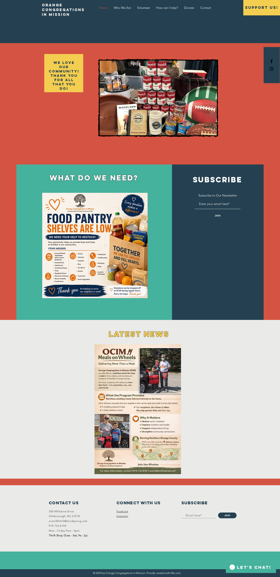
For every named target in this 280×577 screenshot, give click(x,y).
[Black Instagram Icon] (271, 68)
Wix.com (176, 573)
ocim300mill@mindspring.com (68, 521)
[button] (183, 98)
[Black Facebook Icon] (271, 61)
